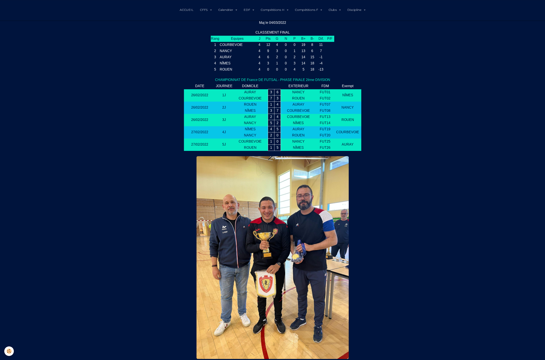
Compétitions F (307, 10)
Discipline (354, 10)
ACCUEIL (187, 10)
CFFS (204, 10)
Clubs (333, 10)
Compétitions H (273, 10)
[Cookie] (9, 351)
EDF (247, 10)
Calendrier (226, 10)
